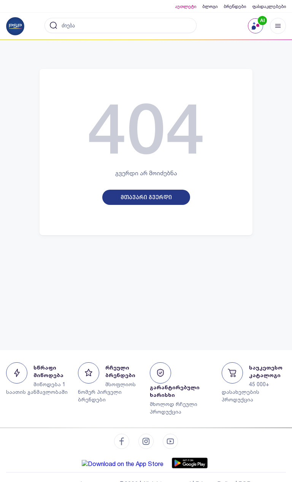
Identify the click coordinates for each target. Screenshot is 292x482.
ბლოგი (209, 6)
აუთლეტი (185, 6)
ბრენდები (235, 6)
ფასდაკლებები (269, 6)
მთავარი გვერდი (146, 197)
